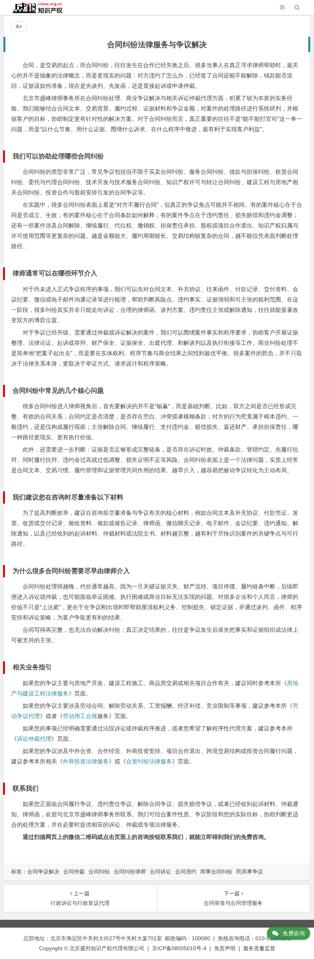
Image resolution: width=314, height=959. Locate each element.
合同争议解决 (43, 871)
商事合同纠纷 (216, 871)
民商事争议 (249, 871)
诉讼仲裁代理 (34, 738)
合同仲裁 (74, 871)
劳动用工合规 (80, 716)
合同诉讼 (160, 871)
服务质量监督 (259, 948)
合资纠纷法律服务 (149, 761)
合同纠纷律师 (130, 871)
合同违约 (185, 871)
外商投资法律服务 (86, 761)
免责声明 (225, 948)
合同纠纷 (99, 871)
